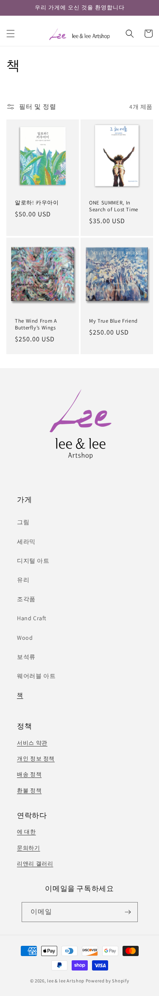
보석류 (26, 657)
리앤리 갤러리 (35, 863)
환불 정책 (29, 790)
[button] (10, 33)
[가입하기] (128, 912)
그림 (23, 522)
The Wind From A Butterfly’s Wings (36, 324)
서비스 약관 (32, 742)
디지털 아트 (33, 561)
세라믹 (26, 541)
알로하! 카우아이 (37, 202)
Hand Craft (32, 618)
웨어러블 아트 (36, 676)
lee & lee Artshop (65, 981)
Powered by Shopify (107, 981)
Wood (25, 637)
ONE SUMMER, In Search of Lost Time (113, 206)
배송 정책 (29, 774)
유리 (23, 580)
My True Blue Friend (113, 321)
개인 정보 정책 (36, 758)
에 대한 (26, 831)
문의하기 (28, 847)
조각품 (26, 599)
